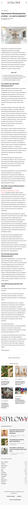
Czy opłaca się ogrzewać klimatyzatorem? (12, 75)
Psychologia (4, 474)
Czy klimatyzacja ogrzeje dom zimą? (11, 80)
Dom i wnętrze (4, 10)
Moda (2, 471)
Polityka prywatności (15, 499)
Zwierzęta (3, 483)
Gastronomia (4, 465)
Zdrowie (3, 481)
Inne (2, 469)
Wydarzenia (4, 479)
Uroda (2, 478)
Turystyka (3, 476)
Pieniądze (3, 472)
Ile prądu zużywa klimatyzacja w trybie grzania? (14, 76)
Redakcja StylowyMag (8, 18)
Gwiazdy (3, 467)
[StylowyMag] (14, 2)
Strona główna (11, 496)
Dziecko (3, 463)
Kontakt (19, 496)
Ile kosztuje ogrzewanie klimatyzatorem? (12, 78)
